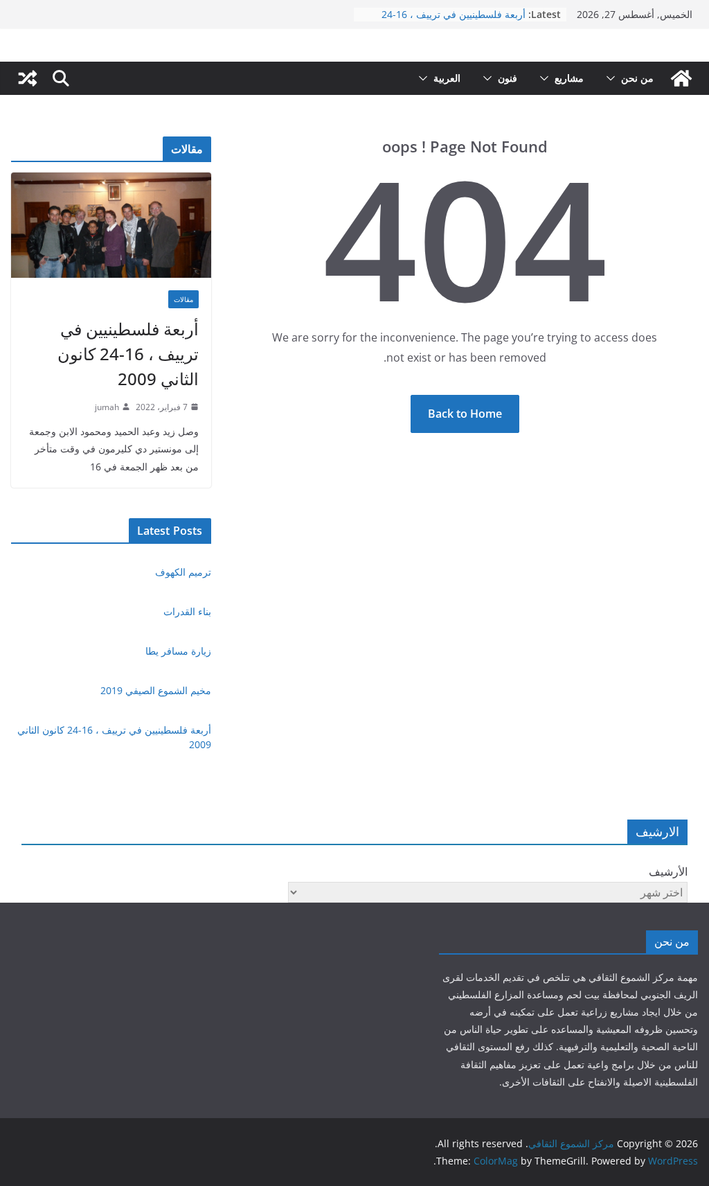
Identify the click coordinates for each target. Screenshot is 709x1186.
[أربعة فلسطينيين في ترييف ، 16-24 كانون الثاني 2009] (111, 225)
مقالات (183, 299)
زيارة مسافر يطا (178, 650)
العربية (446, 78)
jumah (107, 407)
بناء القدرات (187, 611)
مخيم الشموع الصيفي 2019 (155, 690)
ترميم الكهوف (183, 571)
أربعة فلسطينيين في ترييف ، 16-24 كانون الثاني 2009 (454, 21)
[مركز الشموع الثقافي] (681, 78)
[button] (613, 78)
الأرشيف (668, 871)
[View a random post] (27, 78)
